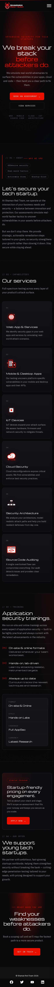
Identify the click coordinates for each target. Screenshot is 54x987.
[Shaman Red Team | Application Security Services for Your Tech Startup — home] (14, 6)
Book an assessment (27, 96)
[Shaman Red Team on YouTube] (32, 982)
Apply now (18, 820)
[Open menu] (49, 5)
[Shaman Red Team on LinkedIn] (42, 982)
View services (27, 106)
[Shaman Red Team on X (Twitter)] (22, 982)
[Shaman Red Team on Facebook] (11, 982)
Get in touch (26, 952)
